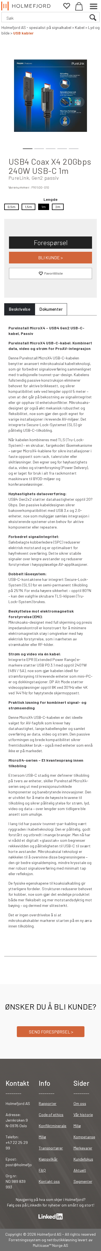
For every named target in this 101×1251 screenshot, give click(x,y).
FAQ (42, 1170)
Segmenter (83, 1181)
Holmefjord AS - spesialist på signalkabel (36, 27)
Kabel (79, 27)
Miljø (42, 1136)
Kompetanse (84, 1136)
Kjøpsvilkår (48, 1159)
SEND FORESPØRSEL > (50, 1031)
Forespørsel (51, 242)
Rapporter (47, 1103)
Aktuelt (80, 1170)
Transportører (51, 1148)
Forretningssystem (25, 1239)
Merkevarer (83, 1148)
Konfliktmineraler (53, 1125)
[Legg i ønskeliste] (50, 273)
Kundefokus (83, 1159)
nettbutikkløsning (62, 1239)
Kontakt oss (49, 1181)
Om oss (80, 1103)
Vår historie (83, 1114)
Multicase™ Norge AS (50, 1245)
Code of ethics (51, 1114)
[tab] (19, 309)
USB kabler (23, 33)
